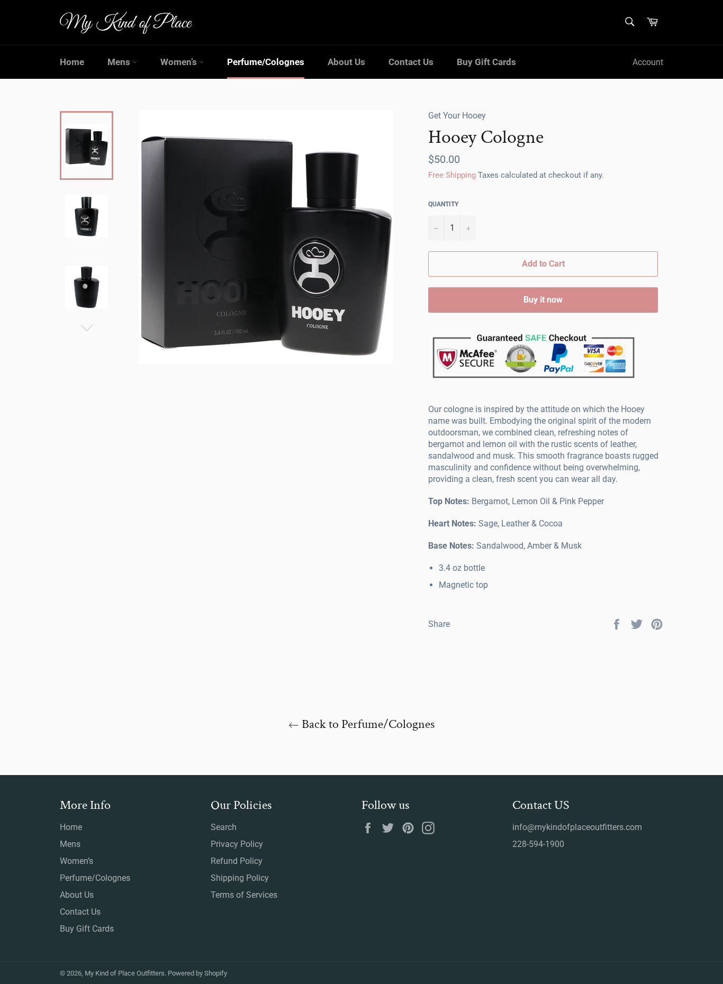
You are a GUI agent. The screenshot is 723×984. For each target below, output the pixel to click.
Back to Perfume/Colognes (367, 724)
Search (224, 827)
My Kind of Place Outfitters (125, 973)
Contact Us (410, 62)
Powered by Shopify (197, 973)
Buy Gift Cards (486, 62)
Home (72, 62)
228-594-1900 (538, 844)
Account (647, 62)
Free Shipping (452, 175)
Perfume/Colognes (265, 62)
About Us (346, 62)
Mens (119, 62)
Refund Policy (237, 861)
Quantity (443, 204)
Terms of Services (244, 895)
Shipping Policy (240, 878)
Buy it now (543, 300)
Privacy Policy (237, 844)
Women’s (179, 62)
